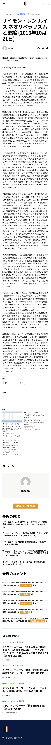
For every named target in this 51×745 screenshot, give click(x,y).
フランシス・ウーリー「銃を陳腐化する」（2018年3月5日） (24, 707)
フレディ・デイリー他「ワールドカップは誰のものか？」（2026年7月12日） (23, 563)
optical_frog (26, 585)
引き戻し (18, 362)
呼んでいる (22, 280)
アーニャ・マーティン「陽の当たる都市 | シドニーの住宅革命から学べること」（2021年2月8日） (25, 534)
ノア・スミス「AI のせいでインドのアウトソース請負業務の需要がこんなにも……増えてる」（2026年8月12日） (24, 524)
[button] (3, 3)
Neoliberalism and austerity (14, 57)
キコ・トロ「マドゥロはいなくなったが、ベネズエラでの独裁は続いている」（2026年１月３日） (25, 619)
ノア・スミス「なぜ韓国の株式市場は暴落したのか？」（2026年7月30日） (25, 543)
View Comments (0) (25, 506)
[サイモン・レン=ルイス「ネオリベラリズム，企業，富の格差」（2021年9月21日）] (12, 417)
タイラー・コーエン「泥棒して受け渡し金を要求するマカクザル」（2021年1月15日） (25, 671)
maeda (10, 48)
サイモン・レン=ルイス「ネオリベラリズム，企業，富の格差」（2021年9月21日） (11, 427)
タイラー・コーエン (9, 642)
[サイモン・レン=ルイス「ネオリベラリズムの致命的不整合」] (35, 421)
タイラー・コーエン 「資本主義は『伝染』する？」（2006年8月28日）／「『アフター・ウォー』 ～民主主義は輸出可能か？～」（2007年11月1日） (25, 651)
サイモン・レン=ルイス (10, 14)
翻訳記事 (22, 14)
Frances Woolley (9, 683)
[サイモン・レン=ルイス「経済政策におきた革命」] (13, 447)
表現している (32, 120)
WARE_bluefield (37, 621)
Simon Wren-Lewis (20, 67)
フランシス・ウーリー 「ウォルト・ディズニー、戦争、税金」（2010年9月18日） (24, 689)
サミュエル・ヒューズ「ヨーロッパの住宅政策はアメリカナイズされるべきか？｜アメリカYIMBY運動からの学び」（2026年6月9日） (25, 553)
